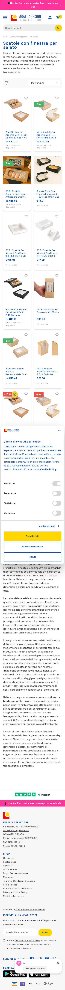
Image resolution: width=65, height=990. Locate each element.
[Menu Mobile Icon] (5, 18)
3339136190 (31, 838)
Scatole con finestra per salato (24, 37)
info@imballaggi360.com (16, 830)
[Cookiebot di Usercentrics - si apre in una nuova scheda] (47, 430)
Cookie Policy (48, 469)
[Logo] (26, 17)
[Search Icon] (38, 17)
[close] (60, 5)
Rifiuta (32, 556)
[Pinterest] (47, 958)
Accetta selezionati (32, 546)
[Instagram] (39, 958)
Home (5, 37)
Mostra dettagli (46, 526)
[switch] (56, 493)
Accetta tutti (32, 536)
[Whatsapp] (54, 958)
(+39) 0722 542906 (13, 834)
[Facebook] (32, 958)
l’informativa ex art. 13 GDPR (27, 940)
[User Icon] (50, 17)
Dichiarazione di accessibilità (30, 909)
